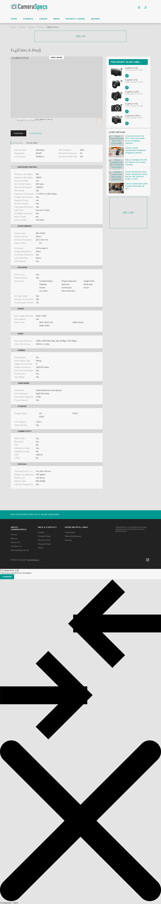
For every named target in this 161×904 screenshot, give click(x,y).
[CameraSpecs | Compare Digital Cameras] (29, 11)
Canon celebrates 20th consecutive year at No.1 (136, 186)
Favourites (70, 532)
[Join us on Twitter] (148, 514)
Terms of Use (44, 540)
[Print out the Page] (148, 50)
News (56, 19)
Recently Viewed (73, 536)
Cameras (28, 19)
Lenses (43, 19)
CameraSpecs (33, 560)
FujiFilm (31, 27)
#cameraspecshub (20, 550)
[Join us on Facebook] (142, 514)
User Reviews (35, 133)
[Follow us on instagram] (135, 514)
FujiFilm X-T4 (131, 80)
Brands (95, 19)
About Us (15, 542)
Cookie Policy (44, 536)
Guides (41, 532)
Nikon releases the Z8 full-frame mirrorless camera (136, 162)
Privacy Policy (44, 544)
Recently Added (75, 19)
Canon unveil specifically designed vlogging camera (135, 150)
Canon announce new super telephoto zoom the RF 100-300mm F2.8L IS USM (136, 175)
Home (14, 19)
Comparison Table (9, 903)
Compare (7, 577)
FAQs (40, 548)
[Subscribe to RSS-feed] (148, 559)
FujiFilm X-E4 (131, 68)
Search (14, 538)
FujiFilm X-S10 (132, 92)
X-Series (40, 27)
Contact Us (16, 546)
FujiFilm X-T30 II (133, 116)
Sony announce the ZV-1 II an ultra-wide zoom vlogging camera (135, 139)
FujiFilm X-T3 (131, 104)
